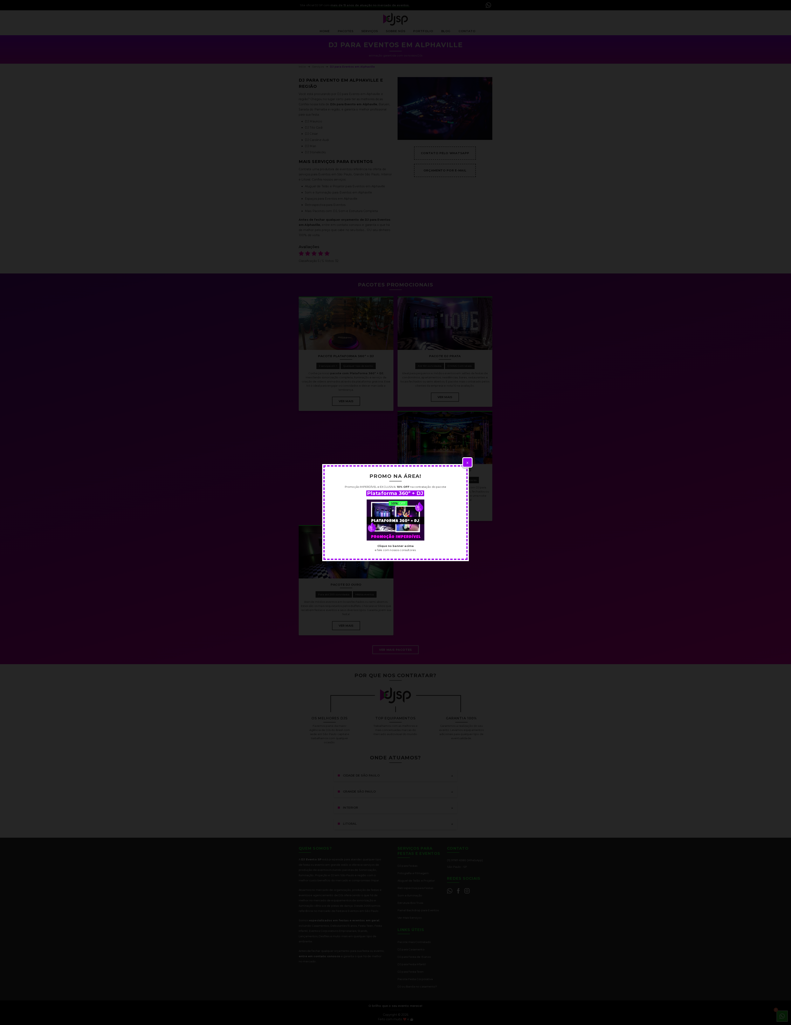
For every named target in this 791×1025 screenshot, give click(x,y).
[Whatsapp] (395, 520)
